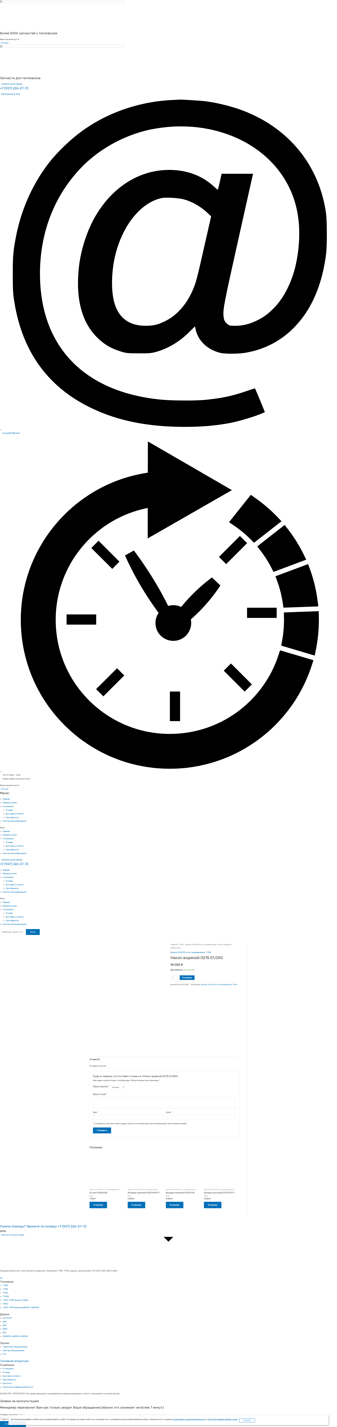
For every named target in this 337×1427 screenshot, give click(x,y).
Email (169, 1112)
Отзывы (9, 810)
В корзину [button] (98, 1205)
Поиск (33, 932)
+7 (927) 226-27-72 (14, 88)
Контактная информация (14, 821)
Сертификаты (12, 817)
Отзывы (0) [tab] (95, 1059)
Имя (95, 1112)
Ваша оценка (101, 1086)
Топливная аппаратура (14, 1361)
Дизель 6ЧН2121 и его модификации (201, 944)
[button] (11, 84)
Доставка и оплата (15, 814)
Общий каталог (10, 803)
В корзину (187, 977)
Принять (247, 1420)
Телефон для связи (9, 1414)
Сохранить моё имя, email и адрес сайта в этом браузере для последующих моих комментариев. (141, 1123)
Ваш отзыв (100, 1094)
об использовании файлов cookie (222, 1419)
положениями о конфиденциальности (189, 1419)
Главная (6, 799)
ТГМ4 (181, 944)
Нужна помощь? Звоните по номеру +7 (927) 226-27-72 (43, 1226)
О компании (8, 806)
